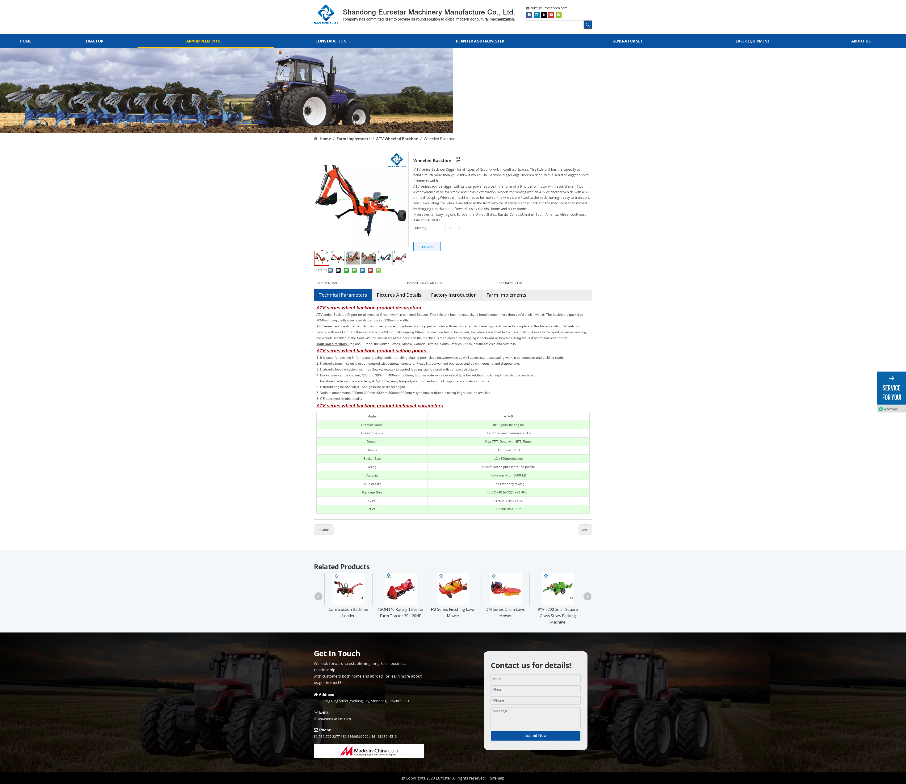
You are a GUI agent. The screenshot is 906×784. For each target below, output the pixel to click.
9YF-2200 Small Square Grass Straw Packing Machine (558, 616)
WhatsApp (891, 409)
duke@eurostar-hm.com (548, 8)
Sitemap (497, 778)
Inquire (427, 246)
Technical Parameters (343, 295)
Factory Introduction (454, 295)
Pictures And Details (399, 295)
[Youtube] (551, 15)
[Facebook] (529, 15)
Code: (500, 283)
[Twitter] (544, 15)
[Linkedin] (537, 15)
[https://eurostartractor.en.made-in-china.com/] (369, 751)
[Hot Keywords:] (588, 24)
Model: (322, 283)
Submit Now (535, 735)
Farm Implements (506, 295)
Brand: (412, 283)
